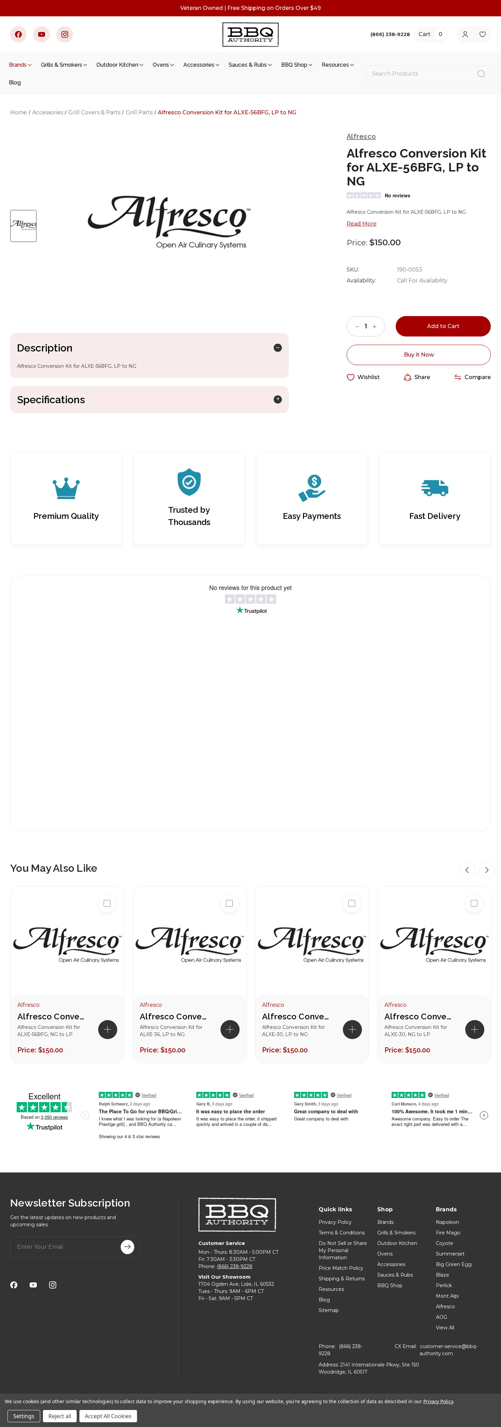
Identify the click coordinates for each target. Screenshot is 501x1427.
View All (445, 1328)
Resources (335, 65)
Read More (362, 223)
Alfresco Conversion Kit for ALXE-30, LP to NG (296, 1016)
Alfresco (445, 1306)
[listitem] (67, 974)
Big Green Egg (454, 1264)
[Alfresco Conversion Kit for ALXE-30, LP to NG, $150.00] (312, 947)
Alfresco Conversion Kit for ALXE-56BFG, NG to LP (51, 1016)
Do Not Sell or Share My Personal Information (343, 1250)
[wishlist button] (482, 34)
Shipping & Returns (342, 1279)
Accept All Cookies (108, 1416)
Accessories (198, 65)
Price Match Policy (341, 1268)
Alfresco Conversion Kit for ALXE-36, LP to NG (174, 1016)
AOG (441, 1317)
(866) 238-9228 (235, 1266)
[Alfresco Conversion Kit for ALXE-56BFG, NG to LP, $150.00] (67, 947)
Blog (15, 82)
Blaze (442, 1275)
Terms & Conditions (342, 1233)
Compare (478, 377)
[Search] (481, 74)
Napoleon (447, 1222)
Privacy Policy (335, 1222)
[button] (467, 870)
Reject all (59, 1416)
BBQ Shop (294, 65)
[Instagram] (65, 34)
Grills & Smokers (61, 65)
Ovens (161, 65)
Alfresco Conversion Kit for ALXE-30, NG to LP (418, 1016)
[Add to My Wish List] (107, 946)
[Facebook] (18, 34)
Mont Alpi (447, 1296)
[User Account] (465, 34)
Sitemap (329, 1310)
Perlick (444, 1285)
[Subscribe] (127, 1247)
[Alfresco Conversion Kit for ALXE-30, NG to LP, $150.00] (434, 947)
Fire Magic (448, 1233)
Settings (23, 1416)
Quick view (107, 925)
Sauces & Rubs (248, 65)
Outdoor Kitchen (117, 65)
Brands (18, 65)
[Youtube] (41, 34)
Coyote (444, 1243)
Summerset (450, 1254)
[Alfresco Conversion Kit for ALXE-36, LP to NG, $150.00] (189, 947)
